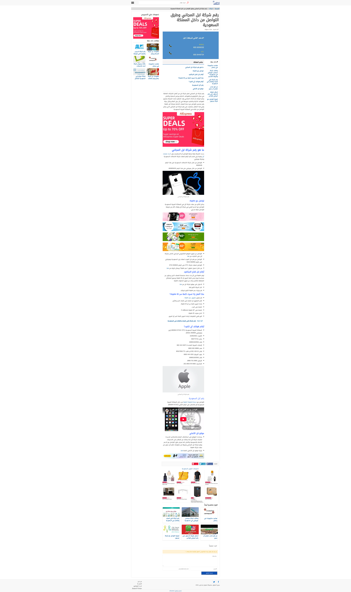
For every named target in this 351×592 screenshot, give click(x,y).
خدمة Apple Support (190, 402)
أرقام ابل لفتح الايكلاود (196, 74)
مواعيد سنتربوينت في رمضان (212, 66)
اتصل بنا (139, 584)
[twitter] (214, 581)
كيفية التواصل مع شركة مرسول (212, 100)
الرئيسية (217, 8)
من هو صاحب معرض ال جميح (213, 88)
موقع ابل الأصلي (198, 88)
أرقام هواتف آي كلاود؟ (196, 81)
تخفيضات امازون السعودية (190, 468)
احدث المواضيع (138, 586)
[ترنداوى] (216, 2)
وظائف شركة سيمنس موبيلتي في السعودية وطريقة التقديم (213, 73)
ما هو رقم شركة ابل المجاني (194, 67)
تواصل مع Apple (197, 70)
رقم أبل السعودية (197, 85)
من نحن (140, 581)
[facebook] (218, 581)
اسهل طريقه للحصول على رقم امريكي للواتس (213, 94)
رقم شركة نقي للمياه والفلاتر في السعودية (212, 81)
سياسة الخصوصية (137, 588)
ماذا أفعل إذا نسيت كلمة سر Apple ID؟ (190, 78)
